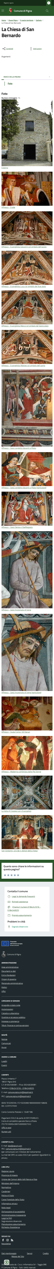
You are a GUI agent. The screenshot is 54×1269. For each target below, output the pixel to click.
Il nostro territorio (26, 20)
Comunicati (6, 1043)
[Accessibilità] (7, 1262)
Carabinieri (6, 1191)
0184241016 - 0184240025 (21, 1088)
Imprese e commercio (10, 1021)
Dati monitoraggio (9, 1253)
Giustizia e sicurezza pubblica (13, 1017)
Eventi (4, 1065)
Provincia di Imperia (10, 1175)
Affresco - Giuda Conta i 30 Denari (16, 731)
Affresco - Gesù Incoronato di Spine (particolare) (21, 692)
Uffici (4, 991)
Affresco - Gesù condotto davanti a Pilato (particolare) (24, 487)
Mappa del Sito (18, 1256)
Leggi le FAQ (7, 1218)
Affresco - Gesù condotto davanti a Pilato (19, 448)
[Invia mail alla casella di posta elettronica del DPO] (15, 1145)
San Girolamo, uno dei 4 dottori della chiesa (20, 850)
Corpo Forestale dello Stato (13, 1199)
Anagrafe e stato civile (11, 1005)
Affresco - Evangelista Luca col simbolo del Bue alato (24, 286)
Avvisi (4, 1047)
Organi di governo (9, 979)
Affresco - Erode (8, 207)
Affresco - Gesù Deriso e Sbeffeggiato (17, 527)
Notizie (4, 1039)
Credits (46, 1253)
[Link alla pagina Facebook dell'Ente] (3, 1240)
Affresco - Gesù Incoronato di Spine (16, 609)
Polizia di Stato (8, 1195)
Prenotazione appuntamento (13, 1224)
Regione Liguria (8, 3)
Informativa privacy (10, 1203)
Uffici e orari (6, 1127)
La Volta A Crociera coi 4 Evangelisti (16, 811)
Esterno (5, 167)
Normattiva (6, 1187)
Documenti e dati (9, 971)
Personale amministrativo (12, 983)
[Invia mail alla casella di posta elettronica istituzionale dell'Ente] (20, 1092)
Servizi (29, 1253)
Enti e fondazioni (8, 975)
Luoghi (4, 1061)
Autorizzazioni (7, 1009)
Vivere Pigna (13, 20)
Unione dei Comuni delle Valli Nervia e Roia (19, 1179)
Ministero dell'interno (10, 1183)
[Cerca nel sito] (46, 11)
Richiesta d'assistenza (11, 1227)
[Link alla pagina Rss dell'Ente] (12, 1240)
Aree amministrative (10, 967)
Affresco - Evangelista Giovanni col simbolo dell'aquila (24, 246)
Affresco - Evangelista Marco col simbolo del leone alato (25, 325)
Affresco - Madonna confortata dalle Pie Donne (21, 771)
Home (4, 20)
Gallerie (39, 20)
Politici (4, 987)
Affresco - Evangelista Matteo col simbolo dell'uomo (23, 365)
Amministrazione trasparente (14, 1215)
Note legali (6, 1207)
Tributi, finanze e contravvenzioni (15, 1025)
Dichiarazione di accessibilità (13, 1211)
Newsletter (6, 1243)
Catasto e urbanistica (10, 1013)
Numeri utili (6, 1131)
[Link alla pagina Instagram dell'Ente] (7, 1240)
